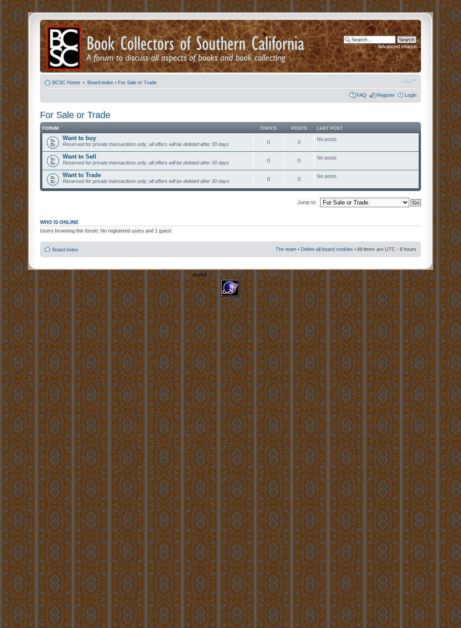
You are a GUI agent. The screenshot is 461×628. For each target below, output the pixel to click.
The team (286, 249)
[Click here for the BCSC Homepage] (64, 46)
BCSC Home (66, 82)
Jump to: (307, 202)
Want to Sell (79, 156)
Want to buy (79, 138)
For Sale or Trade (137, 82)
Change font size (409, 81)
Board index (100, 82)
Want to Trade (82, 175)
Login (410, 95)
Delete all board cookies (327, 249)
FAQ (361, 95)
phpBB (200, 274)
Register (385, 95)
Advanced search (397, 46)
